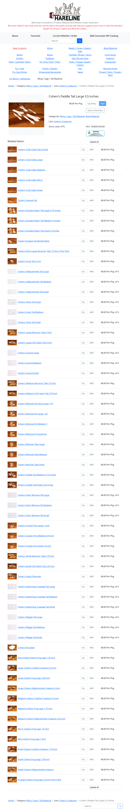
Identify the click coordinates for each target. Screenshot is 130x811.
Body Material (110, 48)
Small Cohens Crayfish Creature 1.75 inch (37, 749)
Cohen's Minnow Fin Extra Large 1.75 (35, 403)
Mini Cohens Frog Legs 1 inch (32, 739)
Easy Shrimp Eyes (80, 58)
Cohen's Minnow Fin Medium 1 (32, 424)
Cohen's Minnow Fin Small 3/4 (32, 434)
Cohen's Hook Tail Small (29, 322)
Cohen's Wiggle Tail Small (30, 637)
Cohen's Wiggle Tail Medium (31, 627)
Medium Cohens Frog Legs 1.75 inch (35, 708)
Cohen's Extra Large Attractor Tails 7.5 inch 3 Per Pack (43, 251)
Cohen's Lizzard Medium (29, 363)
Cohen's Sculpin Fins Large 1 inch (34, 525)
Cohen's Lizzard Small (28, 373)
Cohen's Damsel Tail (27, 200)
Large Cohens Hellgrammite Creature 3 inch (39, 688)
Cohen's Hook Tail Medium (30, 312)
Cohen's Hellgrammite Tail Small (33, 291)
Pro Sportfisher (19, 72)
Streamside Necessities (50, 72)
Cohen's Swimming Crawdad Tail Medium (38, 596)
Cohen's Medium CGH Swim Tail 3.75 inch (37, 393)
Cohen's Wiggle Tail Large (30, 617)
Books (20, 54)
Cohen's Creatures (68, 85)
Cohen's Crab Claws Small (30, 190)
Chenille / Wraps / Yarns (80, 54)
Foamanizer (110, 62)
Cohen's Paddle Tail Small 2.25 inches (35, 485)
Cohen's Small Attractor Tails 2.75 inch (36, 556)
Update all (94, 142)
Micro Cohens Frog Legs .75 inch (33, 729)
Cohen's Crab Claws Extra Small (33, 149)
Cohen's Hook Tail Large (29, 302)
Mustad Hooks (110, 68)
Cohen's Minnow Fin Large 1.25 (33, 413)
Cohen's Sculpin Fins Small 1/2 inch (34, 546)
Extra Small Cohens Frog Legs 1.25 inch (36, 657)
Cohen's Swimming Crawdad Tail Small (36, 607)
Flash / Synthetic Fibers (20, 62)
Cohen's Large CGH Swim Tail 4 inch (35, 342)
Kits (80, 68)
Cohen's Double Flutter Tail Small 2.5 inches (38, 230)
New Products (20, 48)
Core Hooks (110, 54)
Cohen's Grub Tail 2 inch (29, 261)
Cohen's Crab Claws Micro (30, 180)
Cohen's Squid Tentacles (29, 576)
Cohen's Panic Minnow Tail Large (33, 495)
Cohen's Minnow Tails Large (31, 444)
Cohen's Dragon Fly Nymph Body (33, 241)
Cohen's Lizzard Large (28, 352)
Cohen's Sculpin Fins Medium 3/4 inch (36, 535)
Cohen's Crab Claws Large (30, 159)
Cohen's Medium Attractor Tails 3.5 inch (37, 383)
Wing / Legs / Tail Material (39, 85)
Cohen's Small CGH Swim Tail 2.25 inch (36, 566)
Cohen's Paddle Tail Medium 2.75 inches (37, 474)
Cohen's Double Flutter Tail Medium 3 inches (39, 220)
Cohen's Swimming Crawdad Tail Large (36, 586)
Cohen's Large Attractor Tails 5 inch (35, 332)
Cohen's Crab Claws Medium (31, 169)
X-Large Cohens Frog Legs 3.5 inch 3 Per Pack (39, 779)
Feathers (110, 58)
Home (11, 85)
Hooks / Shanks (49, 68)
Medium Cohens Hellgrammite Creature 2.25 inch (41, 718)
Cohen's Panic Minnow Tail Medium (35, 505)
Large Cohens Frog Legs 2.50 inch (34, 678)
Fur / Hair (19, 68)
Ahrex (50, 48)
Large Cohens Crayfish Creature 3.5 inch (37, 668)
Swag (80, 72)
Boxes (50, 54)
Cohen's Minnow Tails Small (31, 464)
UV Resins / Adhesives (19, 78)
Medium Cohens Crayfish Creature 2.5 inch (38, 698)
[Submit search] (79, 40)
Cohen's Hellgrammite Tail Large (33, 271)
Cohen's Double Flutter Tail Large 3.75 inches (39, 210)
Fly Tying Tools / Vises (50, 62)
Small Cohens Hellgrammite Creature (35, 769)
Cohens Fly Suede (26, 647)
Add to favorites (95, 110)
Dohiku (19, 58)
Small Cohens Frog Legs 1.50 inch (34, 759)
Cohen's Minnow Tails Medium (32, 454)
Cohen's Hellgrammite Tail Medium (34, 281)
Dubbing (50, 58)
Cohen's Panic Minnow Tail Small (33, 515)
